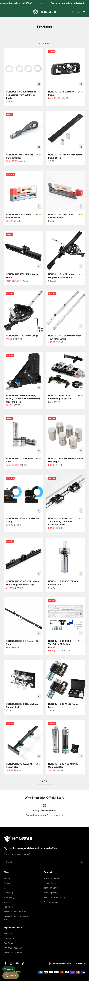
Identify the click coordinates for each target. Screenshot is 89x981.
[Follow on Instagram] (11, 963)
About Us (8, 933)
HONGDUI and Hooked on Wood (16, 918)
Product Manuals (51, 902)
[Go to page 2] (51, 781)
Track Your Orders (52, 878)
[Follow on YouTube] (17, 963)
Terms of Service (52, 888)
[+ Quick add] (39, 84)
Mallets (7, 902)
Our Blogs (8, 943)
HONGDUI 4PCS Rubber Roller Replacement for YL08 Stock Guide (21, 94)
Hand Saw (8, 907)
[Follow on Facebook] (5, 963)
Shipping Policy (51, 892)
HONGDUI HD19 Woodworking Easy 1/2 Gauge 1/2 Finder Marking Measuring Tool (23, 398)
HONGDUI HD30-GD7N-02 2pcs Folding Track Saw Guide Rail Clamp (61, 521)
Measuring (8, 892)
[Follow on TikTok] (23, 963)
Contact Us (9, 938)
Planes (7, 883)
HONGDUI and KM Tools (15, 911)
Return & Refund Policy (54, 897)
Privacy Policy (50, 883)
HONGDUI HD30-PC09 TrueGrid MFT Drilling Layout (59, 644)
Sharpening (9, 897)
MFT (6, 888)
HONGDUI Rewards (13, 952)
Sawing (7, 878)
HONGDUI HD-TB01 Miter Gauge (22, 335)
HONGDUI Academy (13, 948)
